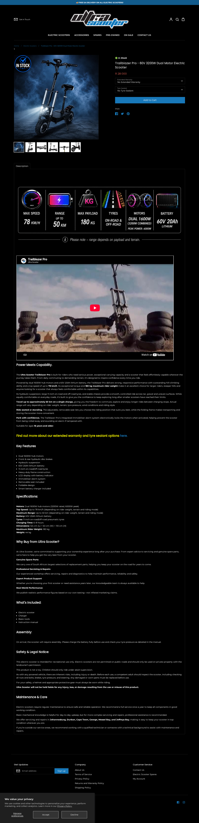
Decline (74, 814)
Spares (97, 35)
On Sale (128, 35)
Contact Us (144, 35)
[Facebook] (178, 802)
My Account (139, 778)
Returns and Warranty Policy (89, 783)
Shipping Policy (83, 787)
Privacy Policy (82, 778)
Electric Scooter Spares (145, 774)
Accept (45, 814)
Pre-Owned (113, 35)
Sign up (61, 771)
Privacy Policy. (64, 806)
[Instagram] (184, 802)
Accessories (81, 35)
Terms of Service (83, 774)
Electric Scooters (59, 35)
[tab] (22, 166)
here (123, 436)
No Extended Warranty (128, 82)
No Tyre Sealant (125, 90)
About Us (79, 770)
